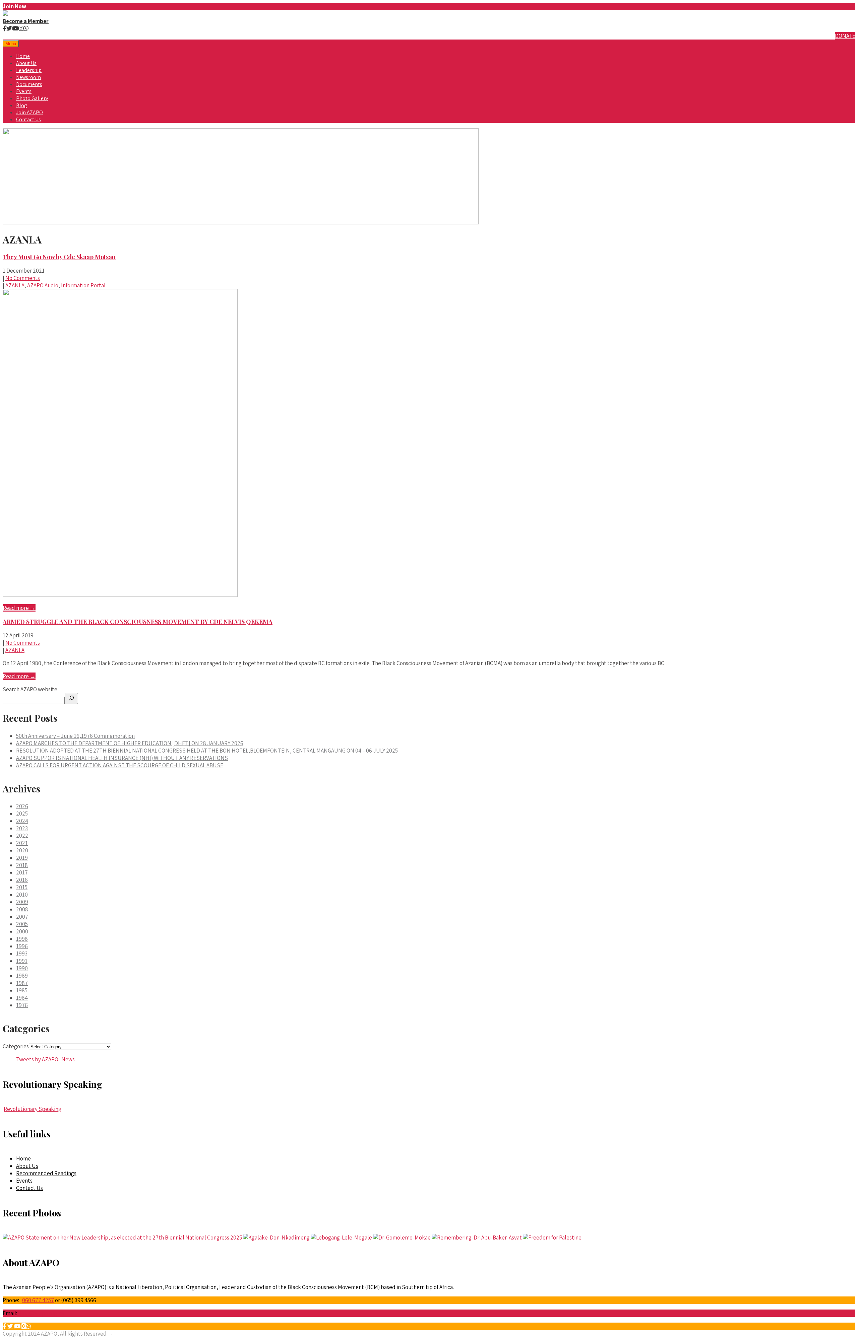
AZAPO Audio (42, 285)
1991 (21, 961)
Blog (21, 105)
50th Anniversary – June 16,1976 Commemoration (75, 735)
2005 (22, 924)
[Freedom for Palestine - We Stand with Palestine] (552, 1237)
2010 (22, 894)
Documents (29, 84)
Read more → (19, 608)
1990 (22, 968)
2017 (22, 872)
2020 (22, 850)
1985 (21, 990)
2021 (22, 843)
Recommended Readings (46, 1173)
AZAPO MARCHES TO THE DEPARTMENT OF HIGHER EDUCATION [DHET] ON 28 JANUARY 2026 (129, 743)
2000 (22, 931)
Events (24, 91)
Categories (16, 1046)
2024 (22, 821)
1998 (22, 938)
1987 (22, 983)
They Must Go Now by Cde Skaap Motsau (59, 257)
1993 (21, 953)
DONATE (845, 36)
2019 (22, 857)
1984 (22, 997)
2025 (22, 813)
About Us (26, 63)
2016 (22, 880)
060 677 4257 (38, 1300)
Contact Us (28, 119)
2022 (22, 835)
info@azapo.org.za (42, 1313)
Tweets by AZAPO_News (45, 1059)
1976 (22, 1005)
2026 (22, 806)
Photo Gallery (32, 98)
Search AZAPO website (30, 689)
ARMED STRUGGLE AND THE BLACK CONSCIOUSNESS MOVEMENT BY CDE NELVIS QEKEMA (137, 622)
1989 (22, 975)
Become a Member (26, 21)
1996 (22, 946)
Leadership (29, 70)
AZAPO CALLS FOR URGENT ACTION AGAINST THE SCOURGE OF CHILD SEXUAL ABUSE (119, 765)
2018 (22, 865)
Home (23, 56)
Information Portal (83, 285)
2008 (22, 909)
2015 (21, 887)
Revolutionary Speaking (32, 1109)
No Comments (22, 278)
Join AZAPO (29, 112)
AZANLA (14, 285)
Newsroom (28, 77)
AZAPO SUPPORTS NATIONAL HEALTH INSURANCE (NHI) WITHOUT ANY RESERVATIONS (122, 758)
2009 (22, 902)
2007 (22, 916)
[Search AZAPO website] (71, 698)
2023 (22, 828)
